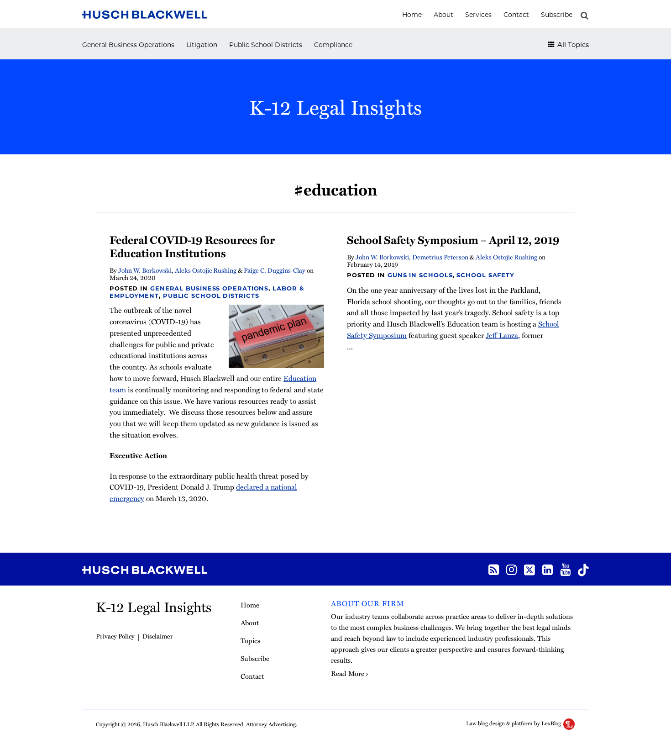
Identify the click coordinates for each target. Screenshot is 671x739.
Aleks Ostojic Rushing (205, 270)
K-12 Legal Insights (335, 106)
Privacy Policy (115, 636)
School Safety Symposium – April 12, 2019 (453, 240)
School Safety (485, 275)
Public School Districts (265, 45)
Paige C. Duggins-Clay (274, 270)
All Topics (572, 44)
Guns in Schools (420, 275)
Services (478, 15)
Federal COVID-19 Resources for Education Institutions (192, 246)
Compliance (333, 45)
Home (412, 15)
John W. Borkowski (145, 270)
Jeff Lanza (502, 335)
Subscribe (556, 15)
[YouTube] (565, 569)
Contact (516, 15)
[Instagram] (511, 569)
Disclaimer (157, 636)
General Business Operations (128, 45)
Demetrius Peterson (440, 257)
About (443, 15)
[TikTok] (583, 569)
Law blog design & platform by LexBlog (514, 723)
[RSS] (493, 569)
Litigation (201, 45)
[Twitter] (529, 569)
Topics (250, 640)
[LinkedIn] (547, 569)
